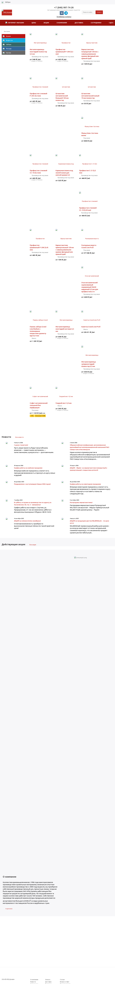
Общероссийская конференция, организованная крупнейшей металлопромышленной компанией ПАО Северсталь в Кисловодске (89, 447)
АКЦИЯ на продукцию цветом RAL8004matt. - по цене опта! (89, 522)
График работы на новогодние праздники (85, 484)
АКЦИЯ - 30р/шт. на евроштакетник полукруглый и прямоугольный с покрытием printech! (88, 469)
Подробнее (8, 908)
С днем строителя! (21, 445)
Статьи (62, 979)
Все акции (33, 544)
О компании (34, 979)
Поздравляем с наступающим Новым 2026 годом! (32, 484)
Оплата (47, 979)
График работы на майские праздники (28, 468)
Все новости (19, 437)
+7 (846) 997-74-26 (64, 7)
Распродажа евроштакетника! (81, 502)
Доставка (48, 982)
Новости (33, 982)
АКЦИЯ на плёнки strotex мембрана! (27, 521)
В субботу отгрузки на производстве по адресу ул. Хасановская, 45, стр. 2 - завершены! (33, 503)
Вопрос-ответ (64, 982)
